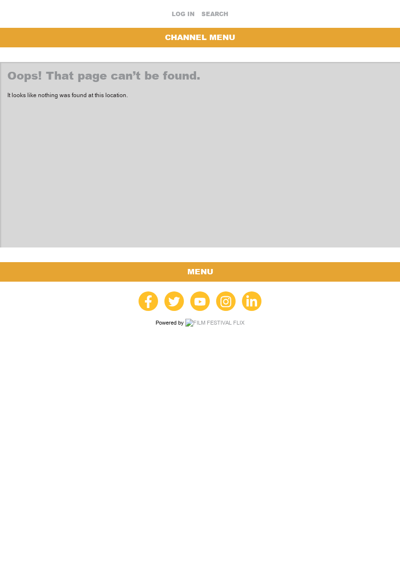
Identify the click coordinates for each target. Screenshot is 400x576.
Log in (183, 14)
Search (214, 14)
